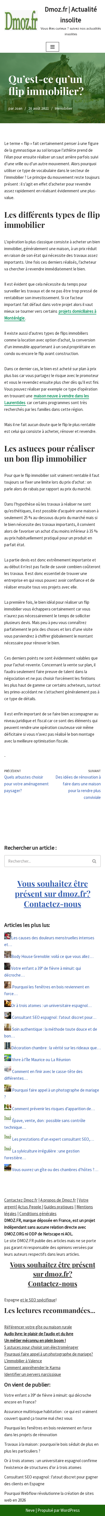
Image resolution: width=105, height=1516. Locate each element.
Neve (30, 1510)
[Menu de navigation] (52, 47)
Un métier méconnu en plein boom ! (35, 1340)
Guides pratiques (59, 1206)
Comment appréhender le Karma (32, 1367)
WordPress (70, 1510)
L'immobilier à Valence (23, 1360)
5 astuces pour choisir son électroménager (41, 1347)
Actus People (30, 1206)
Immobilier (63, 108)
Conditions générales (38, 1213)
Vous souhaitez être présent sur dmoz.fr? (52, 893)
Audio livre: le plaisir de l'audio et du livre (38, 1333)
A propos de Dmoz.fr (58, 1200)
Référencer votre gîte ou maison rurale (38, 1327)
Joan (18, 108)
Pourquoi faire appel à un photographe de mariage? (48, 1354)
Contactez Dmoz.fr (21, 1200)
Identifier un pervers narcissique (32, 1374)
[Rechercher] (94, 861)
